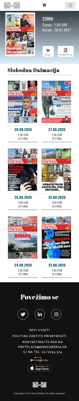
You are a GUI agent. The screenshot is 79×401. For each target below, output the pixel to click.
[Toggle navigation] (70, 5)
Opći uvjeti (39, 330)
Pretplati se (65, 55)
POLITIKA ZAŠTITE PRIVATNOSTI (39, 336)
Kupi (48, 55)
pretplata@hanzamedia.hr (42, 347)
